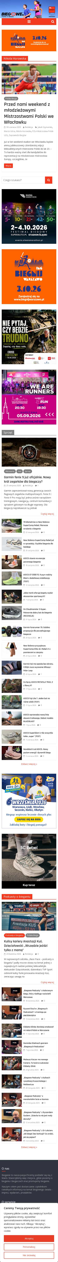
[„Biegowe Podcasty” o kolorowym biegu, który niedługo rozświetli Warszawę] (12, 988)
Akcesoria (10, 471)
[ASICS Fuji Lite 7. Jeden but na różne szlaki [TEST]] (12, 696)
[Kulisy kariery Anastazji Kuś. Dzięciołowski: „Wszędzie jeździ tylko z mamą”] (29, 903)
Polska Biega (11, 98)
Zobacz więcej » (29, 763)
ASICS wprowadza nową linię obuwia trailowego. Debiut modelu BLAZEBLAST (38, 718)
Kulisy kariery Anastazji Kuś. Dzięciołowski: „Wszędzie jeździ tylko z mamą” (25, 946)
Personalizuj (29, 1246)
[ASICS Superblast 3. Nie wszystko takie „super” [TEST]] (12, 731)
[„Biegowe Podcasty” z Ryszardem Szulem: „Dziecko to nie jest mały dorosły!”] (12, 1110)
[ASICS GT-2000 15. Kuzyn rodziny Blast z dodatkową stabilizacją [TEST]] (12, 573)
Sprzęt (8, 432)
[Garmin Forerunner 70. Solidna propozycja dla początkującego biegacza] (12, 625)
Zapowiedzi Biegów (17, 135)
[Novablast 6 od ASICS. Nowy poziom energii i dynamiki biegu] (12, 747)
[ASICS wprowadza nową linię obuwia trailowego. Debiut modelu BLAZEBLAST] (12, 713)
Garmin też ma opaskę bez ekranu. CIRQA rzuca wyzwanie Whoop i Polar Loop (38, 667)
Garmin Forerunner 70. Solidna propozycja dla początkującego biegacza (36, 630)
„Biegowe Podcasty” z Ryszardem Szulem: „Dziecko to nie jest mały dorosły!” (38, 1115)
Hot (19, 471)
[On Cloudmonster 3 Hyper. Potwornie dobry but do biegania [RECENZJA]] (12, 607)
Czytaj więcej (47, 513)
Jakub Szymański (45, 127)
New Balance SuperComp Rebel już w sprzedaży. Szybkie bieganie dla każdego (38, 543)
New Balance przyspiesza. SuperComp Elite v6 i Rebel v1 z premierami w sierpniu (36, 649)
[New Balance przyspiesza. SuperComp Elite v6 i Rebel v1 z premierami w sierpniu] (12, 644)
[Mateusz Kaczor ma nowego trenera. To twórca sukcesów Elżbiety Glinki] (12, 1057)
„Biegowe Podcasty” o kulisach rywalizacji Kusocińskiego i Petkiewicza (36, 1081)
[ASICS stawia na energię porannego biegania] (12, 556)
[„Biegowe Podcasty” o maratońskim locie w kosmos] (12, 1094)
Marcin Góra (9, 131)
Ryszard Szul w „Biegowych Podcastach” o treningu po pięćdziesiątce (35, 1012)
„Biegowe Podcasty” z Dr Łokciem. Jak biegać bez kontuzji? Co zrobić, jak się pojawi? (38, 1133)
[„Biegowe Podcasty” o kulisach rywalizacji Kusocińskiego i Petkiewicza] (12, 1076)
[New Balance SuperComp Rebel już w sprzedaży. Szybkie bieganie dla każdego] (12, 538)
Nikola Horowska (23, 131)
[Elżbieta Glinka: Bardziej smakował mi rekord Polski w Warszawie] (12, 1025)
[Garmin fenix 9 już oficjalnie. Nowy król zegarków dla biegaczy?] (29, 439)
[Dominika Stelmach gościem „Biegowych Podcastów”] (12, 1041)
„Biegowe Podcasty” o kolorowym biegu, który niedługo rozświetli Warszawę (38, 993)
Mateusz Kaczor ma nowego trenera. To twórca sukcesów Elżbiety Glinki (36, 1062)
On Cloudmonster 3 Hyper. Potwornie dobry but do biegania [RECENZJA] (37, 612)
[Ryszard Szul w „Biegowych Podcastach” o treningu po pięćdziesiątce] (12, 1007)
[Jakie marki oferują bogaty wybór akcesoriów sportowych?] (12, 591)
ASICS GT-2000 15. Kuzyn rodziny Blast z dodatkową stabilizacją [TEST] (37, 578)
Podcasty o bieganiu (17, 896)
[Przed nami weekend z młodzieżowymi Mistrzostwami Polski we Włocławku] (29, 65)
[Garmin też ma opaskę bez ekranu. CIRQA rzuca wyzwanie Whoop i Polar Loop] (12, 662)
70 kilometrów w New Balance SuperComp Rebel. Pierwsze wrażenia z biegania (36, 525)
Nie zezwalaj (29, 1255)
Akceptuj (29, 1238)
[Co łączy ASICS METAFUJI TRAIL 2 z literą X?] (12, 680)
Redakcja (29, 127)
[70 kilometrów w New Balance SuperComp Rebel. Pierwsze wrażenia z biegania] (12, 520)
